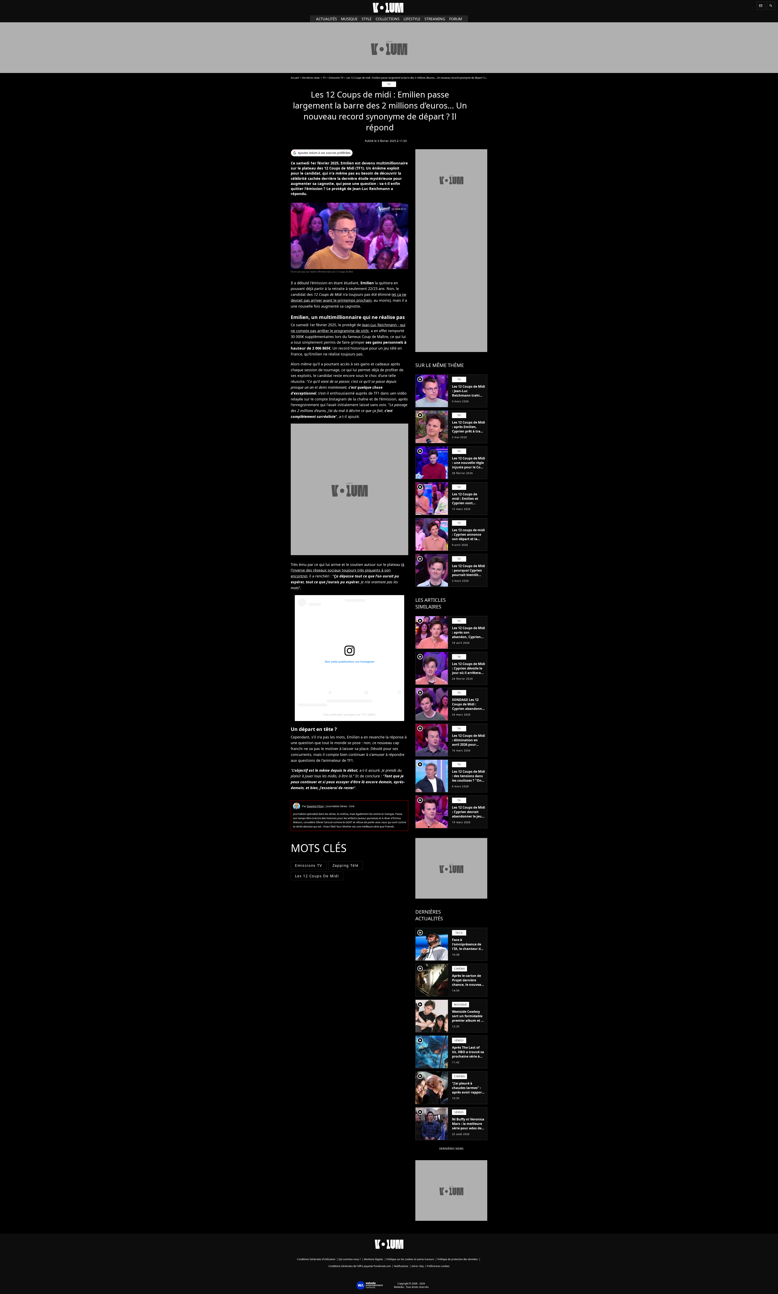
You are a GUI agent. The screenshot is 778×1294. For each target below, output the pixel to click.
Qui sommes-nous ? (350, 1259)
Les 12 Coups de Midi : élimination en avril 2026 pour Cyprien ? (468, 742)
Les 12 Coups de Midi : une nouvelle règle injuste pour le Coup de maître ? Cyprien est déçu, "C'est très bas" (468, 469)
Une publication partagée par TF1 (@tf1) (349, 714)
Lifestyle (412, 18)
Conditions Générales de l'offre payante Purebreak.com (359, 1266)
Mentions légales (373, 1259)
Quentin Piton (315, 806)
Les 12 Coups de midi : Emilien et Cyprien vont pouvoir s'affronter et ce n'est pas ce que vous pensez (467, 505)
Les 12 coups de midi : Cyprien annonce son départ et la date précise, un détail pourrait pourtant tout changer (468, 543)
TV (324, 77)
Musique (349, 18)
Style (367, 18)
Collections (388, 18)
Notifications (401, 1266)
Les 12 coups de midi (317, 875)
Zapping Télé (345, 865)
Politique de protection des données (457, 1259)
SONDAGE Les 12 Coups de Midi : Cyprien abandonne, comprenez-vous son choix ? (468, 708)
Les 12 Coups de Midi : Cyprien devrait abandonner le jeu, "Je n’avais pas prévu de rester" (468, 816)
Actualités (326, 18)
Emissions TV (336, 77)
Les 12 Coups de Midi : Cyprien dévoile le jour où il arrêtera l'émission (468, 670)
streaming (434, 18)
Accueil (295, 77)
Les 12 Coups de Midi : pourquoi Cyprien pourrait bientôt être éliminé (468, 573)
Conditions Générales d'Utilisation (316, 1259)
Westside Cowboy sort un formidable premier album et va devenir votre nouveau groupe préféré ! (468, 1022)
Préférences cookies (438, 1266)
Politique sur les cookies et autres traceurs (410, 1259)
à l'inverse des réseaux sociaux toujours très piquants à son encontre (347, 570)
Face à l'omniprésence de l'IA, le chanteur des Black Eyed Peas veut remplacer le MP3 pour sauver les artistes (468, 953)
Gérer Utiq (417, 1266)
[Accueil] (389, 8)
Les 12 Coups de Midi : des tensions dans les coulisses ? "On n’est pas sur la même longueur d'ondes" (468, 782)
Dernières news (311, 77)
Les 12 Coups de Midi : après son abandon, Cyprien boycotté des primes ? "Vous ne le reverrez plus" (468, 639)
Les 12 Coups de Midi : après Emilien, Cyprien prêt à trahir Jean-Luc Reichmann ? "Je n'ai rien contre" (468, 433)
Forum (455, 18)
